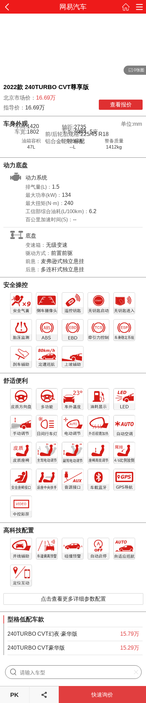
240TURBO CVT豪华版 (36, 648)
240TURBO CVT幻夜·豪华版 (42, 634)
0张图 (134, 70)
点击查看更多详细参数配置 (73, 599)
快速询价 (102, 695)
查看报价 (121, 104)
